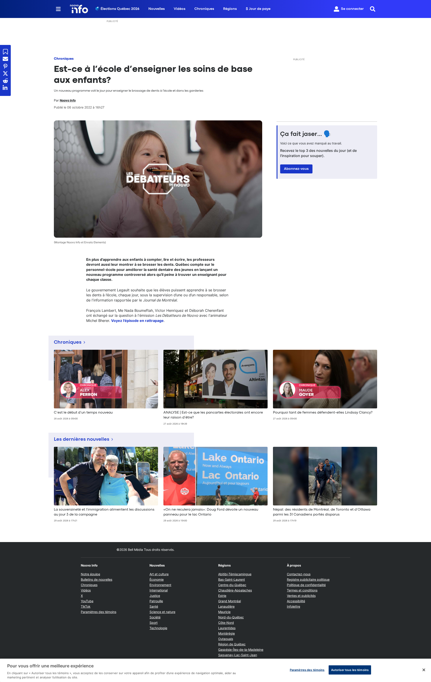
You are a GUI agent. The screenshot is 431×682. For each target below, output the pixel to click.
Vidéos (179, 9)
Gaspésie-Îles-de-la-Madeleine (240, 649)
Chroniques (204, 9)
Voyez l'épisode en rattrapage (137, 320)
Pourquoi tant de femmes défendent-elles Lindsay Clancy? (322, 412)
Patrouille (156, 601)
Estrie (222, 596)
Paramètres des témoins (98, 612)
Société (155, 617)
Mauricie (224, 612)
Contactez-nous (298, 574)
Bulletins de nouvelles (96, 579)
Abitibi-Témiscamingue (234, 574)
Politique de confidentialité (306, 585)
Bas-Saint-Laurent (231, 579)
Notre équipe (90, 574)
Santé (154, 606)
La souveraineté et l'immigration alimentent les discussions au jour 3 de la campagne (104, 512)
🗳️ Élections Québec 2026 (117, 9)
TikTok (85, 606)
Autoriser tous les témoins (350, 670)
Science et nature (162, 612)
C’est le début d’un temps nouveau (83, 412)
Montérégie (226, 633)
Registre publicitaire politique (308, 579)
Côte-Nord (226, 622)
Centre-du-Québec (232, 585)
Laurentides (226, 628)
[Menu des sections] (58, 8)
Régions (230, 9)
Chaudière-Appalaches (235, 590)
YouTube (87, 601)
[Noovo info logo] (79, 9)
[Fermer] (424, 670)
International (159, 590)
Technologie (158, 628)
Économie (157, 579)
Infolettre (293, 606)
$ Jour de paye (258, 9)
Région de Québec (232, 644)
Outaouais (225, 639)
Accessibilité (296, 601)
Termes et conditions (302, 590)
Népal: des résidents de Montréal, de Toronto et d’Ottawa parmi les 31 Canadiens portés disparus (321, 512)
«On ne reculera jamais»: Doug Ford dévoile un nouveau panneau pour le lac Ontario (210, 512)
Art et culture (159, 574)
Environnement (160, 585)
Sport (154, 622)
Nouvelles (156, 9)
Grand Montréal (229, 601)
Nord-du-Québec (231, 617)
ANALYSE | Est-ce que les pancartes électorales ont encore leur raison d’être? (213, 415)
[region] (215, 670)
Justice (155, 596)
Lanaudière (226, 606)
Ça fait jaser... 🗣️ (305, 134)
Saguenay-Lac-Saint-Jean (237, 655)
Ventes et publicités (301, 596)
